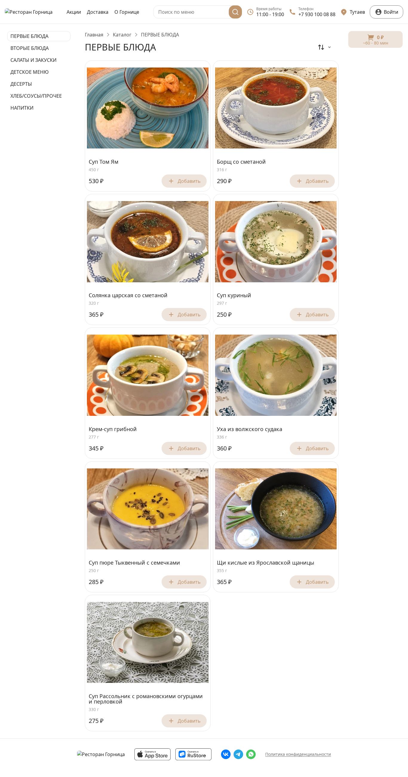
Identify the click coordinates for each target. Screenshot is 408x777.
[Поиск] (235, 12)
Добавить (189, 181)
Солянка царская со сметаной (128, 295)
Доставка (97, 12)
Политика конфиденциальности (298, 754)
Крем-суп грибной (113, 429)
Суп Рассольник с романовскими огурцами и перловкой (146, 699)
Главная (94, 34)
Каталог (122, 34)
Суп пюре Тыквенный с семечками (134, 563)
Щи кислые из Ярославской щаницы (265, 563)
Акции (74, 12)
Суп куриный (234, 295)
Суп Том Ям (103, 162)
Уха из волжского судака (249, 429)
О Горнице (126, 12)
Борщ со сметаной (241, 162)
